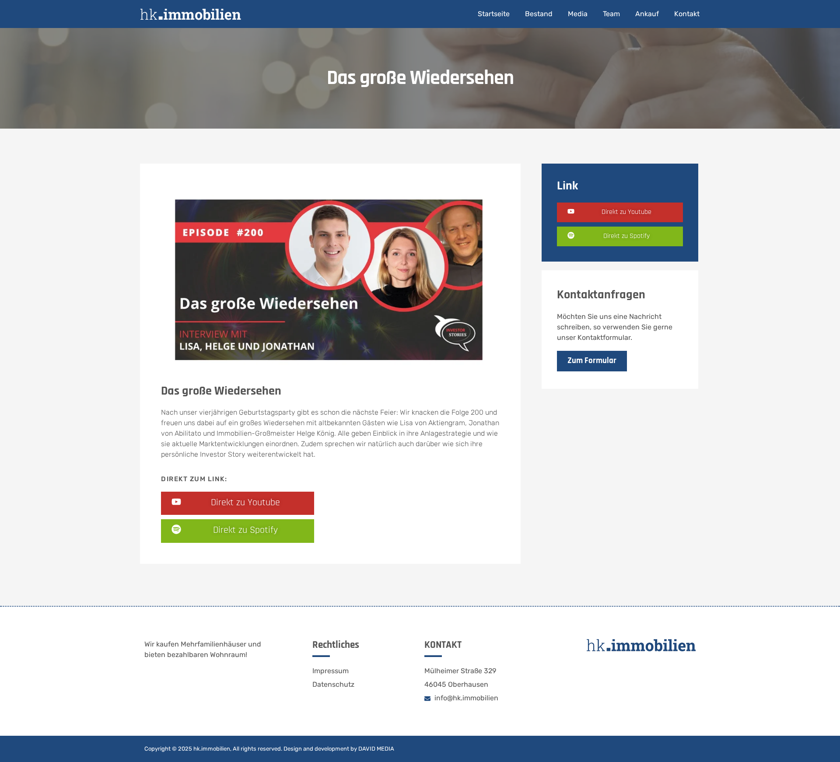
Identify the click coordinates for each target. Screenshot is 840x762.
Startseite (494, 14)
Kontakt (687, 14)
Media (578, 14)
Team (611, 14)
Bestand (539, 14)
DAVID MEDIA (376, 748)
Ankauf (647, 14)
